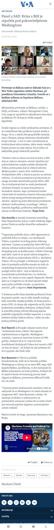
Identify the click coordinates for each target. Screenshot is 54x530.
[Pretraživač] (46, 526)
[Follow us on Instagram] (16, 502)
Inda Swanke (7, 32)
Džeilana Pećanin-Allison (25, 32)
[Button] (48, 42)
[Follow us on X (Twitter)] (10, 502)
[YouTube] (33, 526)
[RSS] (28, 502)
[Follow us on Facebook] (4, 502)
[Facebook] (8, 526)
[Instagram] (21, 526)
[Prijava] (34, 502)
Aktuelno (7, 11)
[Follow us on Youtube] (22, 502)
